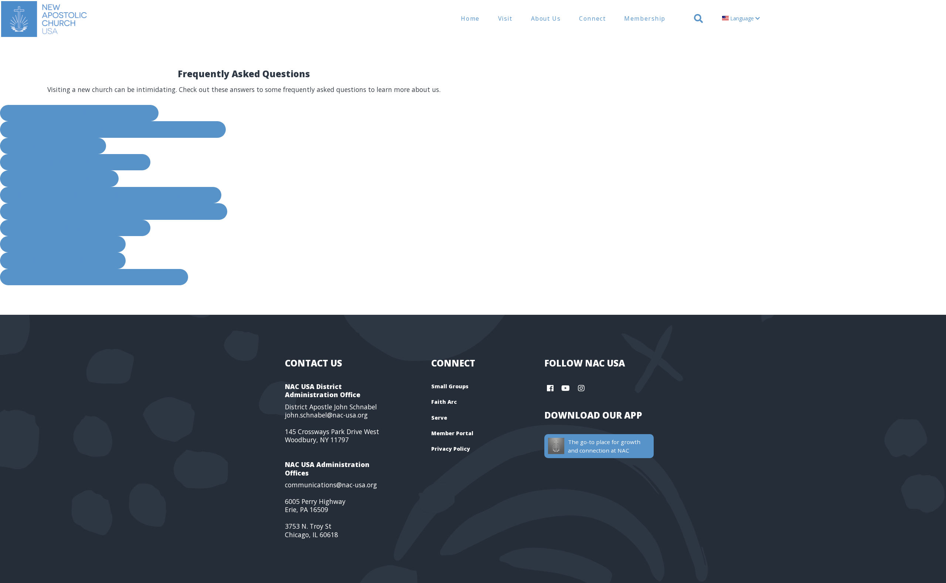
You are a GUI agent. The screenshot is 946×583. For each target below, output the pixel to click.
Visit (505, 18)
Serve (439, 417)
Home (470, 18)
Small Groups (450, 386)
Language (742, 18)
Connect (592, 18)
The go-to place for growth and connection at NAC (604, 446)
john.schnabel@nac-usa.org (326, 414)
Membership (645, 18)
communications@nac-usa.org (331, 484)
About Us (546, 18)
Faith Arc (444, 401)
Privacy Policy (450, 448)
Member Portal (452, 433)
